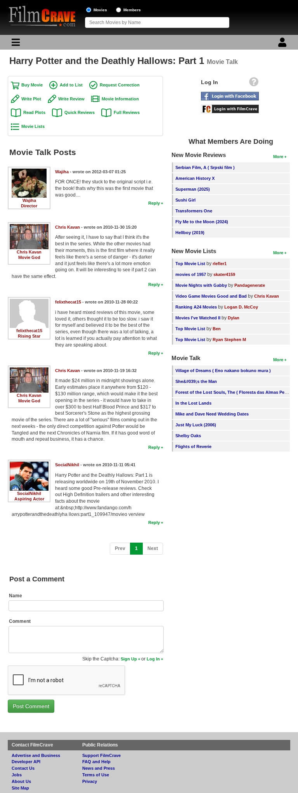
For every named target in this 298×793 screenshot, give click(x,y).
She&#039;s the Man (196, 381)
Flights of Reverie (193, 446)
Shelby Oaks (188, 435)
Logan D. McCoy (241, 307)
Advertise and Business (36, 755)
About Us (21, 781)
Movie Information (120, 99)
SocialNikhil (29, 493)
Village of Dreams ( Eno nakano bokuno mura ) (223, 370)
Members (132, 10)
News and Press (98, 768)
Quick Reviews (79, 112)
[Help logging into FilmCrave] (253, 83)
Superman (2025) (192, 189)
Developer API (26, 761)
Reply (154, 203)
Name (15, 595)
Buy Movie (32, 85)
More (278, 156)
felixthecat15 (29, 330)
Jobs (17, 774)
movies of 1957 (190, 274)
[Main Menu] (15, 44)
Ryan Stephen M (229, 339)
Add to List (71, 85)
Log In (153, 659)
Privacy (89, 781)
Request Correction (120, 85)
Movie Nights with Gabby (201, 285)
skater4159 (224, 274)
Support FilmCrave (101, 755)
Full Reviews (127, 112)
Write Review (71, 99)
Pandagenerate (249, 285)
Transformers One (193, 211)
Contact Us (23, 768)
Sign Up (129, 659)
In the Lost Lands (193, 403)
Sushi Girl (185, 200)
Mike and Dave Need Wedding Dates (212, 414)
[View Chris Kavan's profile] (29, 226)
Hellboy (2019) (189, 232)
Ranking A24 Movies (196, 307)
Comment (20, 621)
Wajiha (29, 200)
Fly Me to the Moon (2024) (201, 221)
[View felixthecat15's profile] (29, 301)
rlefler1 (220, 263)
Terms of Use (95, 774)
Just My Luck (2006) (195, 424)
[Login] (283, 44)
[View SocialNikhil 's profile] (29, 464)
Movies (100, 10)
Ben (217, 328)
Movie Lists (33, 126)
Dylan (233, 317)
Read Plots (34, 112)
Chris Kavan (29, 252)
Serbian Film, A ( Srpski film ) (205, 167)
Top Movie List (190, 263)
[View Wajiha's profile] (29, 171)
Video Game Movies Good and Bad (211, 296)
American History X (195, 178)
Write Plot (31, 99)
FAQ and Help (96, 761)
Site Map (20, 788)
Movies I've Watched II (197, 317)
